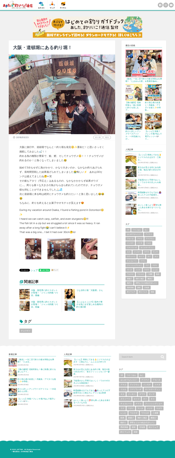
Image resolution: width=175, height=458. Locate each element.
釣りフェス (143, 292)
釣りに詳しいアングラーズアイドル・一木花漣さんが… (133, 135)
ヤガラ (146, 270)
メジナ (138, 270)
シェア (34, 270)
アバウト (63, 8)
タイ (149, 256)
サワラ (146, 252)
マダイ (154, 265)
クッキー (137, 252)
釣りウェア (131, 292)
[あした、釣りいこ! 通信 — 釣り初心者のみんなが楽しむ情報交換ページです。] (18, 4)
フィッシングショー (134, 265)
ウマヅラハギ (132, 248)
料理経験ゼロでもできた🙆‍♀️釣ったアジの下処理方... (149, 193)
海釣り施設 (140, 279)
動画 (157, 274)
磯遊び (150, 279)
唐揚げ (129, 279)
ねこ (146, 230)
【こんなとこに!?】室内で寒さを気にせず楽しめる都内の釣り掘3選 (89, 304)
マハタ (129, 270)
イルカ (148, 243)
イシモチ (130, 243)
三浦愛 (150, 274)
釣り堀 (98, 137)
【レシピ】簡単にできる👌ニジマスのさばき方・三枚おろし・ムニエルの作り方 (91, 360)
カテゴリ (41, 8)
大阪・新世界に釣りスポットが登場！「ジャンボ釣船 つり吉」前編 (44, 304)
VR (128, 230)
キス (128, 252)
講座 (139, 288)
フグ (147, 265)
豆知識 (146, 288)
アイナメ (148, 234)
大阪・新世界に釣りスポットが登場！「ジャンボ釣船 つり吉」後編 (44, 293)
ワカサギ (130, 274)
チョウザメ (25, 330)
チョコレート (132, 261)
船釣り (129, 283)
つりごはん (137, 230)
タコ (156, 256)
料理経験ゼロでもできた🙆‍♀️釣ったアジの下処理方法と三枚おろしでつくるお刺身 (91, 391)
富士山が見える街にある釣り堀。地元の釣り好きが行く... (149, 169)
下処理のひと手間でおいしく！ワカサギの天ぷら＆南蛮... (149, 182)
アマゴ (139, 239)
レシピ (155, 270)
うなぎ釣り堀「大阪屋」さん (89, 290)
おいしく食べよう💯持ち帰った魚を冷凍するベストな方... (149, 207)
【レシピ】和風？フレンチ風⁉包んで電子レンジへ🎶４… (153, 135)
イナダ (139, 243)
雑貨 (152, 292)
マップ (52, 8)
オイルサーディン (147, 248)
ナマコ (143, 261)
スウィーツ (131, 256)
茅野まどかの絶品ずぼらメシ (146, 283)
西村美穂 (130, 288)
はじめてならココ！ (134, 234)
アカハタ (130, 239)
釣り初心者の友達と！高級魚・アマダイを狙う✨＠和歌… (153, 106)
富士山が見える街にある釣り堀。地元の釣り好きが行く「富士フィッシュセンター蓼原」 (91, 371)
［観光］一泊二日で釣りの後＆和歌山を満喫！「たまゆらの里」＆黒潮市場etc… (144, 80)
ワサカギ (140, 274)
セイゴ (141, 256)
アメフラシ (150, 239)
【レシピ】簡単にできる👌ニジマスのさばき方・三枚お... (149, 157)
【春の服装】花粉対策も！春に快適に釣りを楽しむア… (133, 106)
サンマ (155, 252)
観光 (107, 137)
